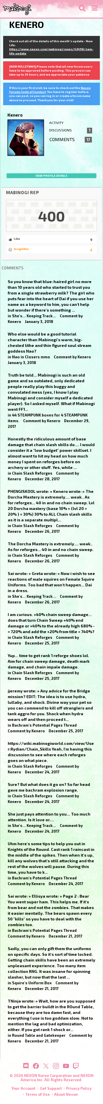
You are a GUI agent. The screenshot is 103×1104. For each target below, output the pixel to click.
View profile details (51, 175)
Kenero (14, 321)
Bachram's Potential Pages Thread (44, 725)
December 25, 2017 (42, 643)
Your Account (23, 1088)
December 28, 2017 (42, 479)
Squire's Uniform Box (32, 983)
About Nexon (66, 1094)
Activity (56, 123)
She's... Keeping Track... (34, 316)
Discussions (69, 130)
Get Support (51, 1088)
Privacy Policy (79, 1088)
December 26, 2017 (42, 531)
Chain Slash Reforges (32, 473)
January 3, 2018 (39, 321)
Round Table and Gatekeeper (39, 1035)
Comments (69, 139)
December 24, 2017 (42, 772)
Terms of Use (37, 1094)
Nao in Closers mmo (31, 357)
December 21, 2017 (65, 936)
